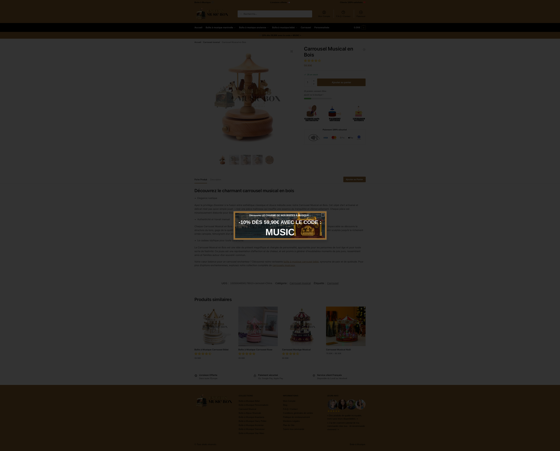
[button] (323, 215)
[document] (280, 225)
